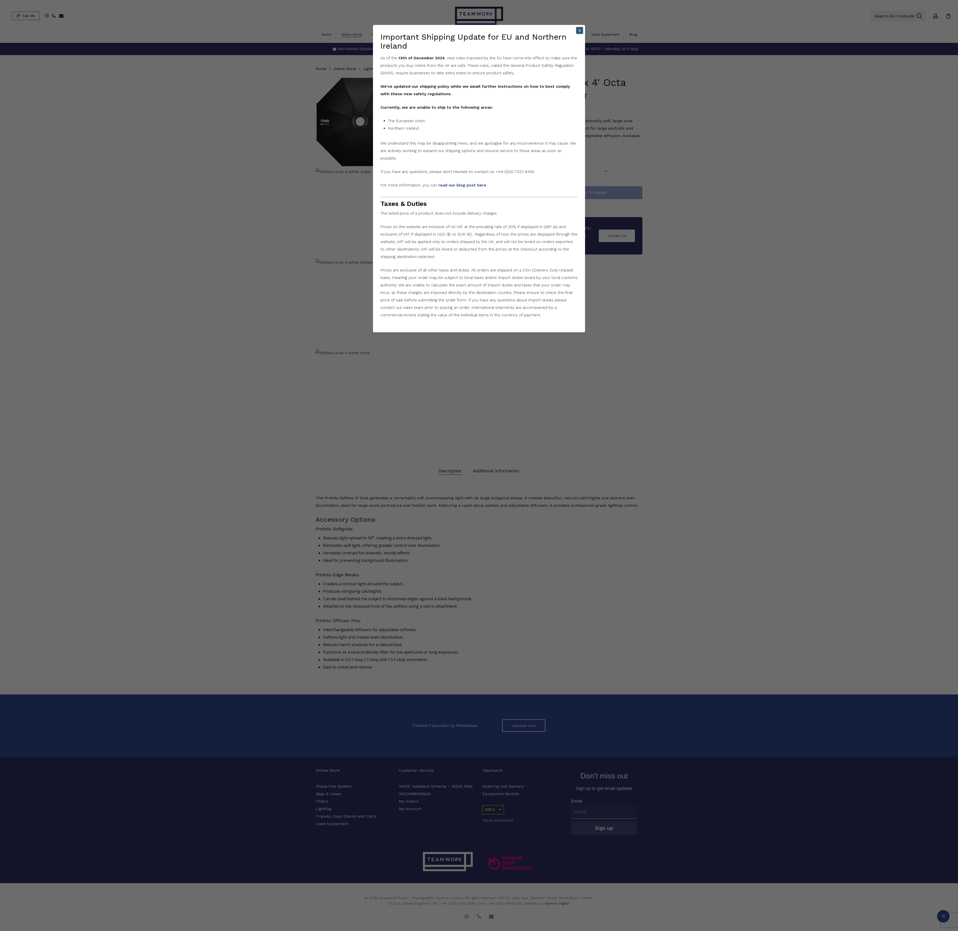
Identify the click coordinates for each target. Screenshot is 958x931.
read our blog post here (462, 185)
